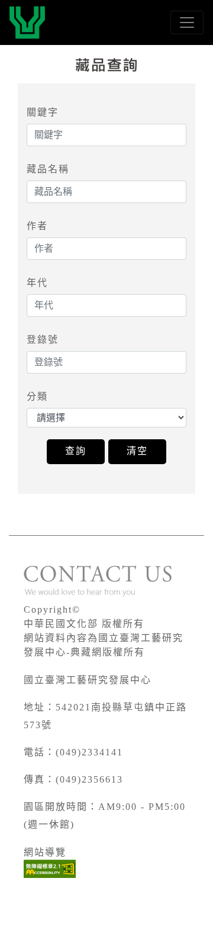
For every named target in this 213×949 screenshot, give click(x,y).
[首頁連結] (27, 22)
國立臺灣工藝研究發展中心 (87, 680)
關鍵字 (43, 112)
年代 (37, 283)
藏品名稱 (48, 169)
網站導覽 (45, 852)
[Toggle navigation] (187, 22)
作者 (37, 226)
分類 (37, 396)
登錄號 (43, 339)
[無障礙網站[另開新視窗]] (50, 869)
